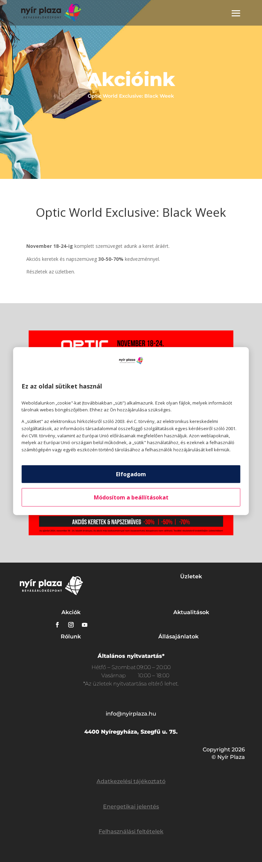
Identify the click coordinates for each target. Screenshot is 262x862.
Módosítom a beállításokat (131, 497)
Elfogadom (131, 474)
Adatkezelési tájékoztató (131, 781)
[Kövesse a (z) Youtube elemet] (84, 624)
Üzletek (191, 576)
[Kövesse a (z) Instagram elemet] (71, 624)
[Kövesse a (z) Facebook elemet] (57, 624)
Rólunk (71, 636)
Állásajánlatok (178, 636)
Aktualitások (191, 612)
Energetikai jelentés (131, 806)
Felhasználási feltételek (131, 831)
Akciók (71, 612)
